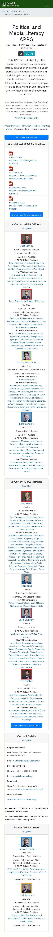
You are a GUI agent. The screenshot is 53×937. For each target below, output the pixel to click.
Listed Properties (15, 403)
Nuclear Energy (16, 345)
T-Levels (33, 872)
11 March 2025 (15, 157)
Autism (12, 602)
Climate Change (17, 388)
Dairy (10, 262)
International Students (35, 400)
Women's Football (26, 379)
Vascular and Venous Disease (24, 284)
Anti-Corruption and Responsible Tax (26, 695)
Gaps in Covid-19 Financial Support (23, 394)
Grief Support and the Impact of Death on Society (26, 397)
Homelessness (14, 550)
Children (21, 520)
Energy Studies (31, 544)
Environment (16, 462)
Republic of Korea (38, 281)
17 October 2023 (16, 202)
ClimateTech (20, 333)
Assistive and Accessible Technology (26, 645)
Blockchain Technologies (21, 318)
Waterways (26, 719)
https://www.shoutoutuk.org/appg (21, 799)
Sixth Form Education (20, 633)
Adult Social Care (18, 642)
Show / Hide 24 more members (26, 725)
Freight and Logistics (32, 462)
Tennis (33, 562)
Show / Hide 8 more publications (26, 214)
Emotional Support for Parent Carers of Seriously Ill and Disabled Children (26, 265)
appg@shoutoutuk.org (22, 775)
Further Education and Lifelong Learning (26, 655)
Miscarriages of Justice (17, 281)
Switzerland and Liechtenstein (22, 716)
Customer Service (35, 333)
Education (19, 262)
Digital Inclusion (32, 388)
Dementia (39, 649)
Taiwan (40, 716)
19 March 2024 (15, 172)
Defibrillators (17, 275)
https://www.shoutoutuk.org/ (30, 789)
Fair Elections (23, 391)
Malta (28, 450)
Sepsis (26, 471)
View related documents (26, 137)
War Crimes (32, 348)
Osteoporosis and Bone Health (31, 269)
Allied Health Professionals (30, 443)
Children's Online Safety (31, 385)
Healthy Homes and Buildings (31, 547)
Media (42, 403)
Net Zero (23, 553)
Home (5, 11)
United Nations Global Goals (22, 658)
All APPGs (15, 11)
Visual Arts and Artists (33, 605)
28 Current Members (31, 125)
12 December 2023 (17, 187)
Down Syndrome (37, 869)
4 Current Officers (11, 125)
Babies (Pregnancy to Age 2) (29, 538)
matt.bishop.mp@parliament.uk (26, 760)
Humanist (20, 400)
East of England (23, 526)
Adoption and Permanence (20, 535)
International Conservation (31, 278)
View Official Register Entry (26, 117)
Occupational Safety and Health (21, 406)
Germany (15, 698)
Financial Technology (30, 321)
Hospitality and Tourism (17, 872)
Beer (11, 333)
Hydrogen (14, 339)
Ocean (12, 556)
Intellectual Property (18, 465)
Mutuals (13, 553)
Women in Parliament (27, 565)
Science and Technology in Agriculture (26, 468)
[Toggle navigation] (47, 4)
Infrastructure (26, 339)
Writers (15, 664)
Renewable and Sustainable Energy (30, 559)
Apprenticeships (34, 642)
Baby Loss (15, 385)
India (18, 602)
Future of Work (36, 391)
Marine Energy (31, 403)
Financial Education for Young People (26, 336)
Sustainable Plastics (20, 562)
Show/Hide (27, 228)
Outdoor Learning (27, 701)
